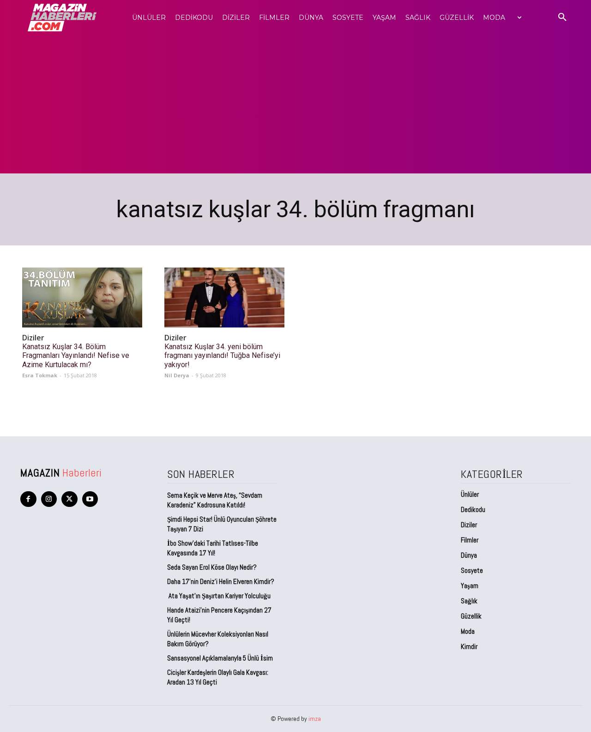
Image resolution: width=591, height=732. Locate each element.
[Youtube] (90, 499)
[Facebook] (28, 499)
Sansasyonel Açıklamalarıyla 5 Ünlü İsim (220, 658)
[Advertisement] (295, 104)
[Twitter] (69, 499)
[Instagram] (49, 499)
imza (314, 718)
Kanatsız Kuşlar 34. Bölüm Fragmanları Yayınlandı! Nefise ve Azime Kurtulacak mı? (75, 355)
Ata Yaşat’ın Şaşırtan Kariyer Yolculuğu (219, 595)
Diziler (33, 337)
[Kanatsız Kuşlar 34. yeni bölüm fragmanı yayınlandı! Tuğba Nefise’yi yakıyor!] (224, 297)
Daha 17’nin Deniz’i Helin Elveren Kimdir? (220, 581)
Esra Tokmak (39, 375)
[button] (562, 17)
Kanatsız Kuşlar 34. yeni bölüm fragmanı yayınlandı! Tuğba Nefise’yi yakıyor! (222, 355)
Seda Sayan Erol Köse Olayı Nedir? (212, 567)
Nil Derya (176, 375)
